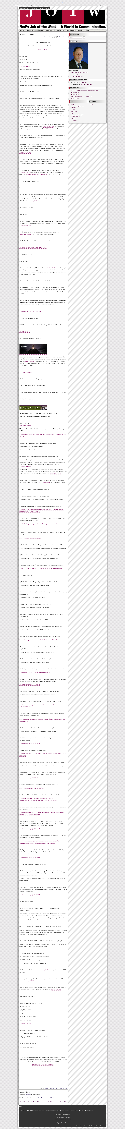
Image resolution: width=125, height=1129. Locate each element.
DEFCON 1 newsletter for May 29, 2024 (30, 1102)
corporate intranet (45, 1110)
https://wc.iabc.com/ (43, 49)
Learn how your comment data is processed (48, 1097)
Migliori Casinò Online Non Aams (63, 1121)
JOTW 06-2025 (75, 94)
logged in (28, 1094)
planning (76, 1110)
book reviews (28, 1110)
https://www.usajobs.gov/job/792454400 (29, 829)
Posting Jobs (74, 111)
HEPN (52, 1110)
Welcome (22, 8)
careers (34, 1110)
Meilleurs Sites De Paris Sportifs (63, 1119)
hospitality (56, 1110)
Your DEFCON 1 (83, 82)
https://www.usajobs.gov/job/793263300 (29, 743)
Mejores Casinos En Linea (63, 1123)
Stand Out (80, 30)
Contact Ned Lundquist (77, 76)
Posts (72, 113)
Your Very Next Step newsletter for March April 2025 (84, 90)
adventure (21, 1110)
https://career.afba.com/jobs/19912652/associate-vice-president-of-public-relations (40, 568)
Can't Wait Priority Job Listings (50, 1088)
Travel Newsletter (71, 30)
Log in (91, 104)
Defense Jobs (60, 30)
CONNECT (87, 30)
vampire (91, 1110)
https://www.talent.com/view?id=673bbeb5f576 (31, 788)
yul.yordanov (102, 1125)
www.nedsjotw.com (24, 66)
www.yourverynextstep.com (26, 425)
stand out (82, 1110)
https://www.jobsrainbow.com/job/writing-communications (34, 672)
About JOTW (74, 74)
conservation (38, 1110)
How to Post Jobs (44, 8)
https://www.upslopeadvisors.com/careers (30, 538)
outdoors (72, 1110)
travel (88, 1110)
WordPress (91, 1125)
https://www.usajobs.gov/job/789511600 (29, 895)
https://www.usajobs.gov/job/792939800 (29, 857)
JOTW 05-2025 (75, 98)
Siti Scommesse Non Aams (63, 1117)
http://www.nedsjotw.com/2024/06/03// (33, 248)
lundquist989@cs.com (48, 126)
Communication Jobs (50, 30)
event (50, 1110)
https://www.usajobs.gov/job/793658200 (29, 684)
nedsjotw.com (80, 1125)
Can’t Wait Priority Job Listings (34, 30)
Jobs (62, 1110)
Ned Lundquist (47, 36)
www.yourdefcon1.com (25, 372)
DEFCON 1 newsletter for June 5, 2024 (57, 1102)
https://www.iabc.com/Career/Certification (30, 311)
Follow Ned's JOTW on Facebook (79, 72)
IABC (59, 1110)
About (28, 8)
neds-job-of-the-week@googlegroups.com (36, 174)
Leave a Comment (63, 36)
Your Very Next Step (86, 84)
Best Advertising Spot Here (77, 106)
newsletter (69, 1110)
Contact (34, 8)
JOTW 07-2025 (75, 92)
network (65, 1110)
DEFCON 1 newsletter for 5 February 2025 (82, 96)
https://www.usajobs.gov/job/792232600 (29, 778)
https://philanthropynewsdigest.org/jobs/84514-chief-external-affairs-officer (38, 640)
